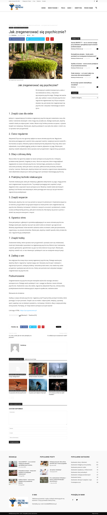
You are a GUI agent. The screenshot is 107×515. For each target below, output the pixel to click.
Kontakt (44, 1)
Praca (63, 8)
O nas (34, 1)
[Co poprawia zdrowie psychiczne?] (18, 385)
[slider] (14, 315)
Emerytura (78, 8)
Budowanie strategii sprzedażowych (81, 475)
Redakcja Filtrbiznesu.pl (77, 48)
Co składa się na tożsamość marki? (57, 335)
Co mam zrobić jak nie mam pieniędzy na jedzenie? (20, 336)
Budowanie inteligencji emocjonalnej (81, 465)
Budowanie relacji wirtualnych (79, 472)
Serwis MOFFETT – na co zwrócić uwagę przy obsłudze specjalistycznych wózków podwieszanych (84, 44)
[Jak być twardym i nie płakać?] (38, 369)
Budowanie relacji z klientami (79, 462)
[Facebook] (94, 1)
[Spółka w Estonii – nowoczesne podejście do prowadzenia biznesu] (13, 482)
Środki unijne (88, 8)
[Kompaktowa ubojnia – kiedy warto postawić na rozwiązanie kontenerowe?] (13, 473)
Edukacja (11, 27)
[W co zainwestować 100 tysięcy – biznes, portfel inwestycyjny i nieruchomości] (44, 480)
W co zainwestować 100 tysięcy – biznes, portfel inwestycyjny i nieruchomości (58, 479)
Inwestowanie (52, 8)
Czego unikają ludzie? (14, 376)
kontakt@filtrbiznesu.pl (50, 504)
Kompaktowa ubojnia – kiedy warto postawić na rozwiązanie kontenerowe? (27, 472)
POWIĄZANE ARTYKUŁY (16, 359)
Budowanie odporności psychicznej (21, 27)
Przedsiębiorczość (76, 482)
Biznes (44, 8)
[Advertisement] (53, 17)
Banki (69, 8)
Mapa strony (95, 513)
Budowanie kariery (76, 477)
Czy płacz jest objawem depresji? (37, 392)
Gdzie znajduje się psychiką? (56, 376)
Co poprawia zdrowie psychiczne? (17, 392)
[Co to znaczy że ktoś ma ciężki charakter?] (58, 385)
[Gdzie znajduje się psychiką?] (58, 369)
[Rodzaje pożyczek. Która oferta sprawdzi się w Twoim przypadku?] (44, 464)
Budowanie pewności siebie (78, 467)
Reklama (39, 1)
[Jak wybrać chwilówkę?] (44, 472)
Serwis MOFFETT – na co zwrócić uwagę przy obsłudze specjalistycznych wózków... (27, 463)
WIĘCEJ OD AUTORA (30, 359)
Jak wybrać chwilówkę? (55, 469)
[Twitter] (97, 1)
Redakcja (14, 35)
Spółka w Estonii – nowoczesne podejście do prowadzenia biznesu (27, 481)
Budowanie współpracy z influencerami (81, 470)
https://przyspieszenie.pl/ (28, 310)
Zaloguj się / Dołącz (27, 1)
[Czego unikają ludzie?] (18, 369)
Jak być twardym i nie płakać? (36, 376)
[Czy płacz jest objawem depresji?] (38, 385)
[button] (96, 8)
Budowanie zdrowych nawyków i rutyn (81, 480)
